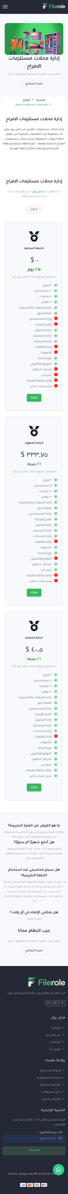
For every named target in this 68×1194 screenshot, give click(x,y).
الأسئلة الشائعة (50, 1085)
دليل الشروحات (51, 1092)
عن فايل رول (53, 1035)
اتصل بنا (55, 1049)
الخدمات (55, 1042)
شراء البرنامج (34, 83)
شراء (34, 397)
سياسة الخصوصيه (49, 1078)
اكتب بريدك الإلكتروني (50, 1132)
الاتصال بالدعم (51, 1099)
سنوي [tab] (34, 209)
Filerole (46, 1174)
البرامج (26, 100)
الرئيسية (40, 100)
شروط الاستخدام (50, 1070)
